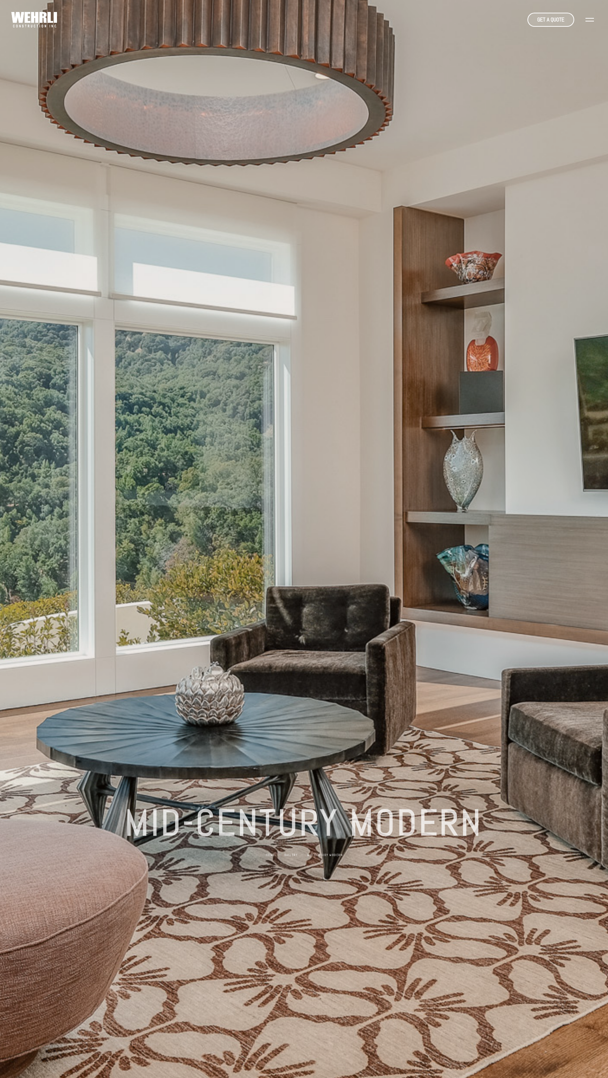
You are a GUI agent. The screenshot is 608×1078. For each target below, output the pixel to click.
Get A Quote (550, 19)
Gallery (290, 856)
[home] (34, 19)
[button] (590, 20)
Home (270, 856)
